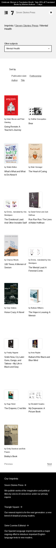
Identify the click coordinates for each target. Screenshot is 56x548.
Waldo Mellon (12, 167)
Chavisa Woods (12, 260)
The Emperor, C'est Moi (15, 408)
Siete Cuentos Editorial (15, 525)
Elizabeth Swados (37, 404)
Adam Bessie (12, 119)
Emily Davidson (12, 449)
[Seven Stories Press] (12, 13)
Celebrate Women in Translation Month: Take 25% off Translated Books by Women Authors (28, 3)
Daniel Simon (36, 212)
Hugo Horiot (11, 404)
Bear (31, 123)
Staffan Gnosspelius (38, 119)
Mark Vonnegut (36, 167)
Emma (9, 212)
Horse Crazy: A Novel (14, 312)
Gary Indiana (11, 308)
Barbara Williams (37, 308)
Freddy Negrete (12, 353)
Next (49, 464)
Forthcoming (35, 76)
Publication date (18, 76)
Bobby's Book (10, 456)
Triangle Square (11, 507)
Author (14, 80)
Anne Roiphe (35, 353)
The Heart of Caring (38, 171)
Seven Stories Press (25, 12)
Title (23, 80)
